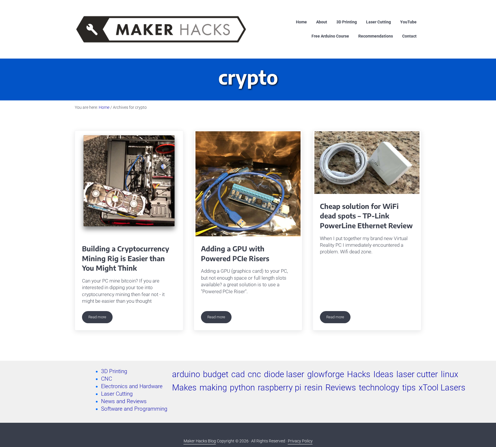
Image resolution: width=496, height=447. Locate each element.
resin (313, 387)
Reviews (340, 387)
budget (215, 374)
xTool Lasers (442, 387)
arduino (186, 374)
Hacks (358, 374)
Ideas (383, 374)
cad (238, 374)
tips (409, 387)
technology (379, 387)
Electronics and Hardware (132, 386)
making (213, 387)
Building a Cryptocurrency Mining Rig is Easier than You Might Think (125, 258)
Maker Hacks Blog (200, 441)
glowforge (325, 374)
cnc (254, 374)
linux (449, 374)
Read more (100, 318)
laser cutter (417, 374)
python (242, 387)
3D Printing (114, 371)
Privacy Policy (300, 441)
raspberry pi (279, 387)
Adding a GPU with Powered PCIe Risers (235, 253)
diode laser (284, 374)
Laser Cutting (117, 394)
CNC (106, 379)
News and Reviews (124, 401)
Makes (184, 387)
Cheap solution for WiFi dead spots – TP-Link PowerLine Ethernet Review (366, 216)
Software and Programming (134, 409)
